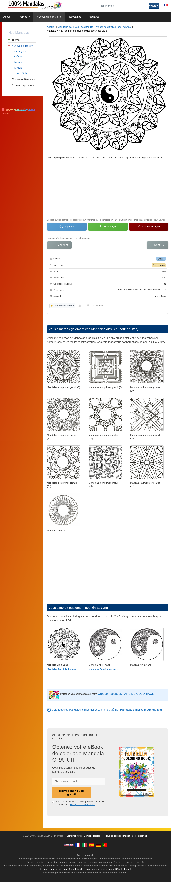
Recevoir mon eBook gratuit (71, 792)
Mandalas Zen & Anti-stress (61, 669)
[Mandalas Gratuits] (77, 845)
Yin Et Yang (159, 265)
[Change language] (166, 5)
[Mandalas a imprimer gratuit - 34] (63, 477)
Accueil (7, 16)
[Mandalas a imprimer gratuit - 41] (105, 477)
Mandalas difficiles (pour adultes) (114, 26)
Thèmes (22, 16)
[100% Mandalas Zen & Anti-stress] (48, 5)
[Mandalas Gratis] (91, 845)
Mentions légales (92, 836)
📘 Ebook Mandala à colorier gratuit (18, 111)
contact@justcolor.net (119, 869)
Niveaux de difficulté (47, 16)
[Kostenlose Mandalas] (98, 845)
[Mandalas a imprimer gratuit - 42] (147, 477)
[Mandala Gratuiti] (84, 845)
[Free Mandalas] (69, 845)
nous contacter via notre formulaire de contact (67, 869)
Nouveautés (74, 16)
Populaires (93, 16)
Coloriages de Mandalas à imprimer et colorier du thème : (107, 709)
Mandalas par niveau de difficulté (75, 26)
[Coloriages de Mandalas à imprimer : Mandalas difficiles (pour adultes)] (49, 709)
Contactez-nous (74, 836)
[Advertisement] (107, 188)
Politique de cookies (111, 836)
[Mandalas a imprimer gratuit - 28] (147, 430)
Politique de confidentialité (82, 804)
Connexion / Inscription (146, 5)
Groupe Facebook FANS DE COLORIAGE (126, 693)
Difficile (161, 259)
